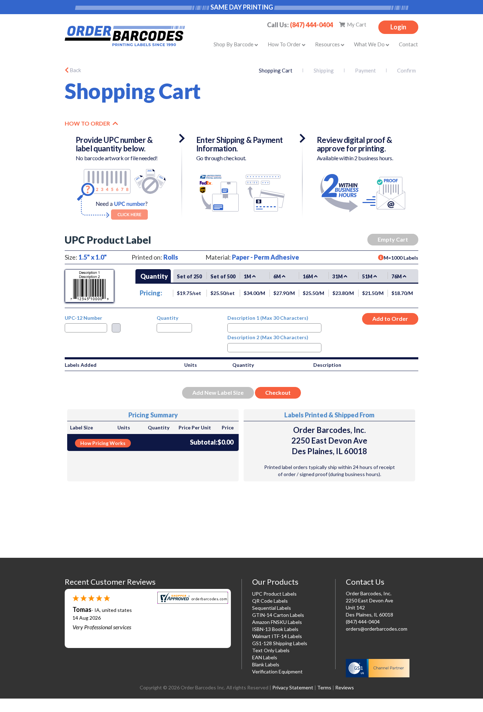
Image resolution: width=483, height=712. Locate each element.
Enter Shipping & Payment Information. (239, 144)
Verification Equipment (277, 671)
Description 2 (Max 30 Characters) (267, 337)
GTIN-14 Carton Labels (278, 615)
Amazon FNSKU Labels (277, 622)
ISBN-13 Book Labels (275, 629)
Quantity (167, 318)
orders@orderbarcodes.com (376, 629)
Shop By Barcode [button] (234, 44)
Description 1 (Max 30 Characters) (267, 318)
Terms (324, 687)
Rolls (170, 257)
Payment (365, 70)
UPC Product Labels (274, 594)
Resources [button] (328, 44)
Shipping (324, 70)
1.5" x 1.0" (92, 257)
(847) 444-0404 (311, 25)
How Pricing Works (103, 443)
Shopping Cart (275, 70)
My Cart (356, 24)
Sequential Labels (271, 608)
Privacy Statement (292, 687)
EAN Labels (264, 657)
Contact (408, 44)
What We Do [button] (370, 44)
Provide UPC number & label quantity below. (114, 144)
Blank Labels (265, 664)
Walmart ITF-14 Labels (277, 636)
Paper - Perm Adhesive (265, 257)
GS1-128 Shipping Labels (279, 643)
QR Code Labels (270, 601)
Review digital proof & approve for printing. (354, 144)
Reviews (344, 687)
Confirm (406, 70)
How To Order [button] (285, 44)
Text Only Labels (271, 650)
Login (398, 27)
